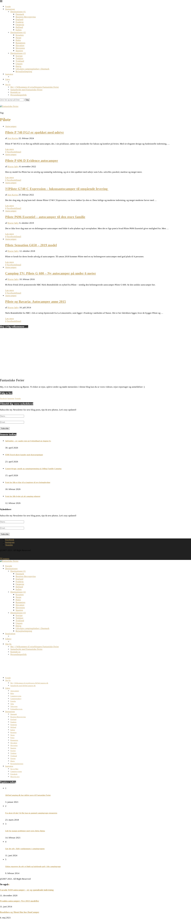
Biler (12, 693)
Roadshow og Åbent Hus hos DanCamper (19, 912)
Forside (8, 7)
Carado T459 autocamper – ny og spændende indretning (27, 890)
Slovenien (20, 48)
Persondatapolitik (18, 95)
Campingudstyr (15, 699)
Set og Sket (14, 769)
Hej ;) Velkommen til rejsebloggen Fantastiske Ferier (34, 87)
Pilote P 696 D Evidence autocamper (31, 160)
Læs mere (9, 149)
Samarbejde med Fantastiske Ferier (26, 89)
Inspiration (9, 74)
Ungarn (19, 63)
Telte (12, 704)
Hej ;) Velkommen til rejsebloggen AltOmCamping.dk (29, 683)
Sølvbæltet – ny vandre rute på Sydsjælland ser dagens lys (28, 441)
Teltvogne (14, 706)
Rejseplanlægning (24, 71)
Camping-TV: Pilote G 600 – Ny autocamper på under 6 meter (50, 273)
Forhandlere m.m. (16, 709)
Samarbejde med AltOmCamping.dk (23, 686)
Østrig (18, 66)
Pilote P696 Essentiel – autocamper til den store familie (45, 217)
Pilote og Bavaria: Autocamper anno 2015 (35, 301)
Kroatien (20, 35)
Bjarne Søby (13, 166)
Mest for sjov (15, 777)
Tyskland (20, 61)
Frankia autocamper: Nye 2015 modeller (19, 901)
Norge (18, 37)
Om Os (7, 85)
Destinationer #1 (18, 11)
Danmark (20, 14)
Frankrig (20, 22)
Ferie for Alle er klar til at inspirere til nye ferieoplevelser (27, 482)
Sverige (19, 56)
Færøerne (20, 24)
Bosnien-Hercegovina (26, 17)
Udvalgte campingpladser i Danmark (32, 69)
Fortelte (13, 701)
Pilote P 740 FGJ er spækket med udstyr (34, 132)
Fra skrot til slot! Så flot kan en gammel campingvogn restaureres (31, 813)
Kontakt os (15, 92)
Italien (19, 30)
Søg (27, 100)
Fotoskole (13, 774)
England (19, 19)
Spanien (19, 50)
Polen (18, 40)
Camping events (16, 771)
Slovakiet (20, 45)
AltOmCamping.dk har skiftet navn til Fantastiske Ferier (28, 795)
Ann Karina (12, 138)
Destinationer (10, 9)
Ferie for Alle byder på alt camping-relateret (22, 496)
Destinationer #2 (18, 32)
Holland (19, 27)
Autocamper (14, 691)
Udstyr (7, 79)
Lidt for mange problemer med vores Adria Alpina (25, 831)
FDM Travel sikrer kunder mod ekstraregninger (24, 455)
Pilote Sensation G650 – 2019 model (31, 245)
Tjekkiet (19, 58)
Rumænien (20, 43)
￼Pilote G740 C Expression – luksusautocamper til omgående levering (56, 189)
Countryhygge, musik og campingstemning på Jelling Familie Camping (33, 469)
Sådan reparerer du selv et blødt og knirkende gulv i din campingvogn (33, 866)
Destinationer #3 (18, 53)
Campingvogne (15, 696)
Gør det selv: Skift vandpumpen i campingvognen (25, 849)
